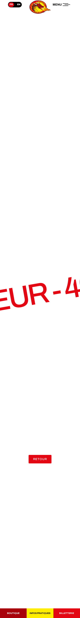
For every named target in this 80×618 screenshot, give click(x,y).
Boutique (13, 613)
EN (18, 4)
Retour (40, 459)
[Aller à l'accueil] (40, 13)
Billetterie (66, 613)
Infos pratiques (40, 613)
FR (11, 4)
